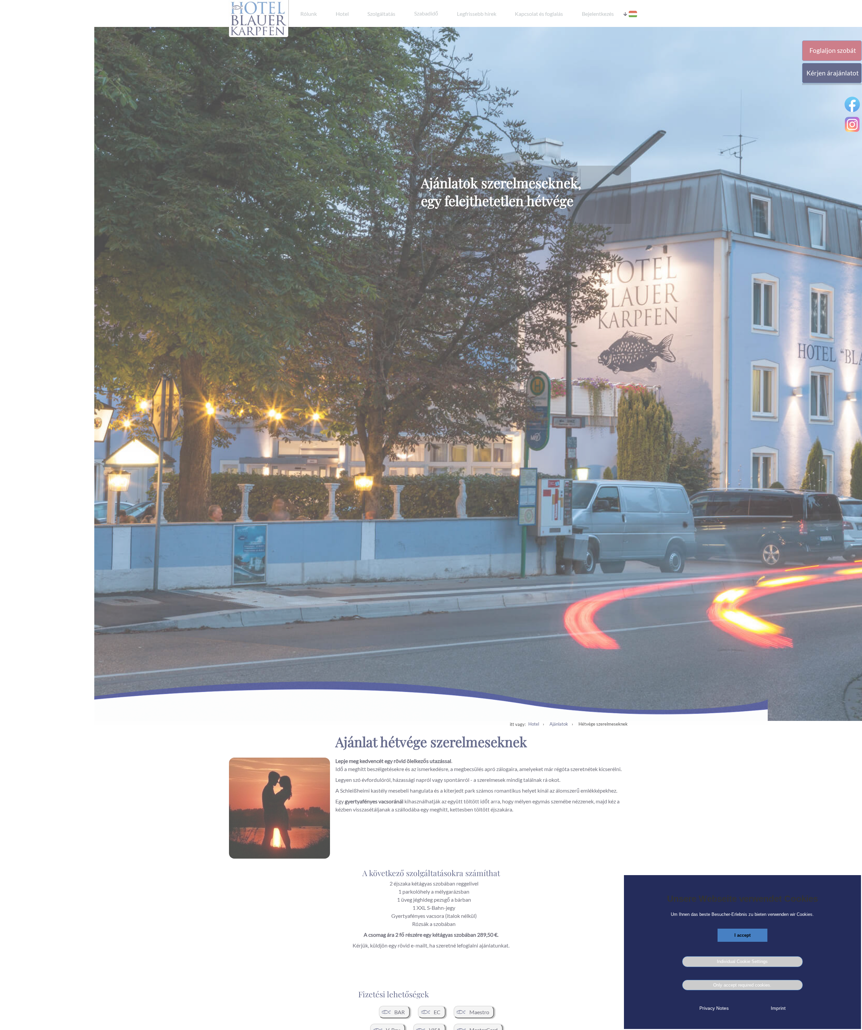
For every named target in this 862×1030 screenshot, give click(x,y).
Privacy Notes (714, 1008)
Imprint (778, 1008)
